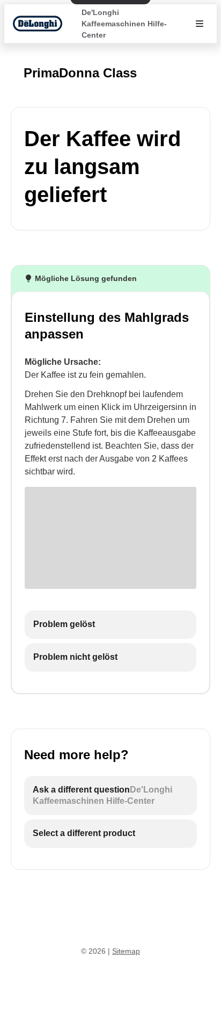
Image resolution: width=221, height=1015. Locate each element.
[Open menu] (199, 24)
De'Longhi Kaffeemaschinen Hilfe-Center (124, 23)
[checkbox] (110, 624)
